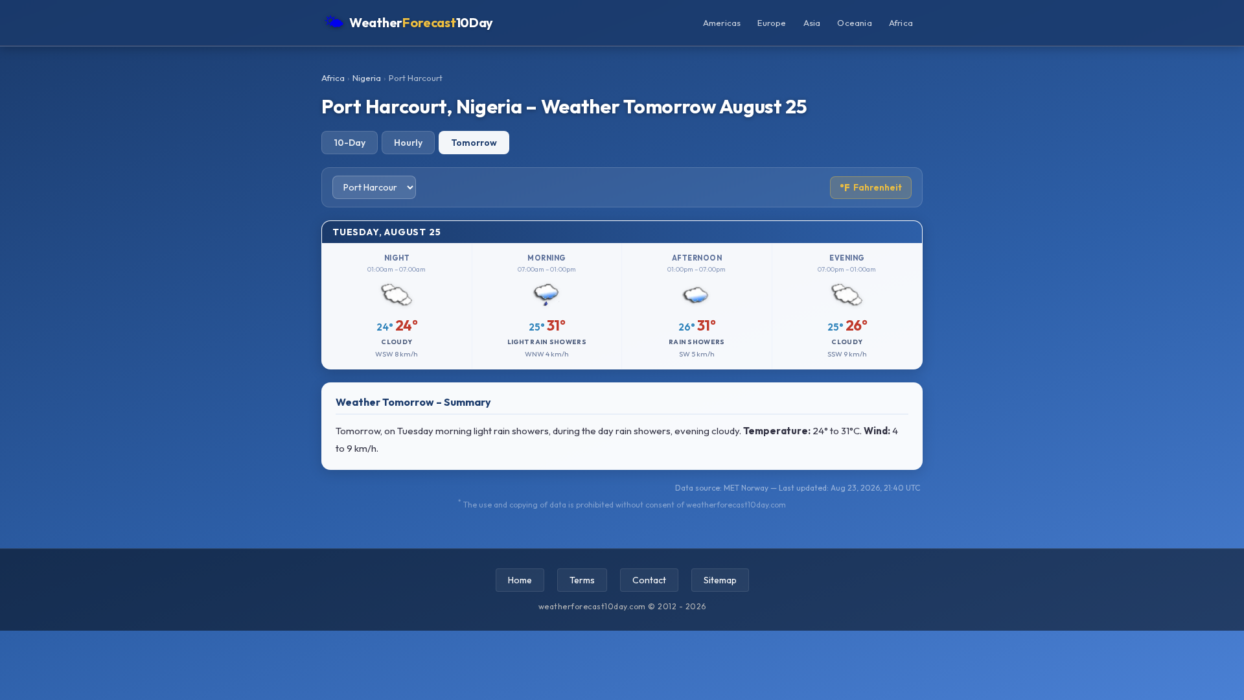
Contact (649, 580)
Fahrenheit (871, 187)
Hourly (408, 142)
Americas (722, 23)
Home (520, 580)
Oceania (854, 23)
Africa (901, 23)
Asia (812, 23)
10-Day (349, 142)
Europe (771, 23)
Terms (582, 580)
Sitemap (720, 580)
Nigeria (366, 78)
